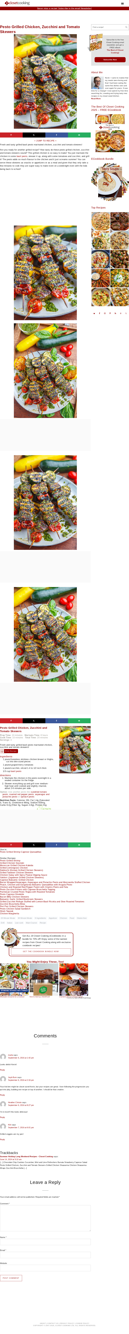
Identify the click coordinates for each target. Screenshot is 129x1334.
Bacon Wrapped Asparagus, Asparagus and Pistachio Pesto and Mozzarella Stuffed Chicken (47, 882)
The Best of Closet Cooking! (115, 51)
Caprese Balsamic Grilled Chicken (19, 880)
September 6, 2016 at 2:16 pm (21, 1080)
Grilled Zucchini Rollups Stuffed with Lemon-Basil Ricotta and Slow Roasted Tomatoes (44, 901)
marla (10, 1055)
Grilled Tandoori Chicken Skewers (18, 872)
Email (3, 1250)
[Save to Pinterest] (11, 135)
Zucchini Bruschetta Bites (14, 904)
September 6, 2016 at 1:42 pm (21, 1058)
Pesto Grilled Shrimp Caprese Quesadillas (20, 852)
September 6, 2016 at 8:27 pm (21, 1105)
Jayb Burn (12, 1077)
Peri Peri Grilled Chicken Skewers (18, 906)
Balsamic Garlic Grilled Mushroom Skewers (23, 899)
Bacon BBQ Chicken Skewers (16, 897)
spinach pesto (27, 797)
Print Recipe (11, 751)
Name (3, 1237)
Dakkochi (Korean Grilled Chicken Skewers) (23, 870)
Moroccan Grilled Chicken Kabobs (18, 865)
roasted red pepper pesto (21, 794)
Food (72, 918)
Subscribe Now (110, 60)
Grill (2, 923)
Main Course (31, 923)
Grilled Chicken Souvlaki (14, 863)
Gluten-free (82, 918)
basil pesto (22, 156)
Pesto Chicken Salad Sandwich (17, 909)
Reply (2, 1070)
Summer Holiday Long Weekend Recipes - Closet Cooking (26, 1156)
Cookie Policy (82, 1323)
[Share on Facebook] (56, 135)
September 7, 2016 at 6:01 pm (21, 1128)
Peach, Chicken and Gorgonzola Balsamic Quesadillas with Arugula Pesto (38, 884)
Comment (5, 1204)
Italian (9, 923)
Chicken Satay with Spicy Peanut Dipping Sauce (25, 875)
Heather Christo (15, 1102)
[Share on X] (34, 135)
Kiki (9, 1125)
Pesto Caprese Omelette (14, 894)
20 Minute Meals (8, 918)
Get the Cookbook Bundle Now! (41, 951)
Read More (96, 99)
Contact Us (52, 1323)
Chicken (63, 918)
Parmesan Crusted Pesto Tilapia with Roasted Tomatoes (29, 892)
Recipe (43, 923)
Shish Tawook (8, 911)
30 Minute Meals (25, 918)
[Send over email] (79, 135)
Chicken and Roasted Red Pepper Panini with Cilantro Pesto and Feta (36, 887)
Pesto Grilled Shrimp (12, 860)
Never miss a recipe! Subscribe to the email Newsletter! (64, 8)
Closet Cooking (17, 3)
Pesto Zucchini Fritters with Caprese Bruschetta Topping (29, 889)
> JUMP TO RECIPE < (45, 141)
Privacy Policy (67, 1323)
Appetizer (53, 918)
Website (3, 1263)
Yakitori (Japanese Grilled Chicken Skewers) (24, 877)
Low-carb (19, 923)
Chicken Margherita (11, 913)
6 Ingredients (40, 918)
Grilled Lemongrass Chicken (16, 868)
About (43, 1323)
